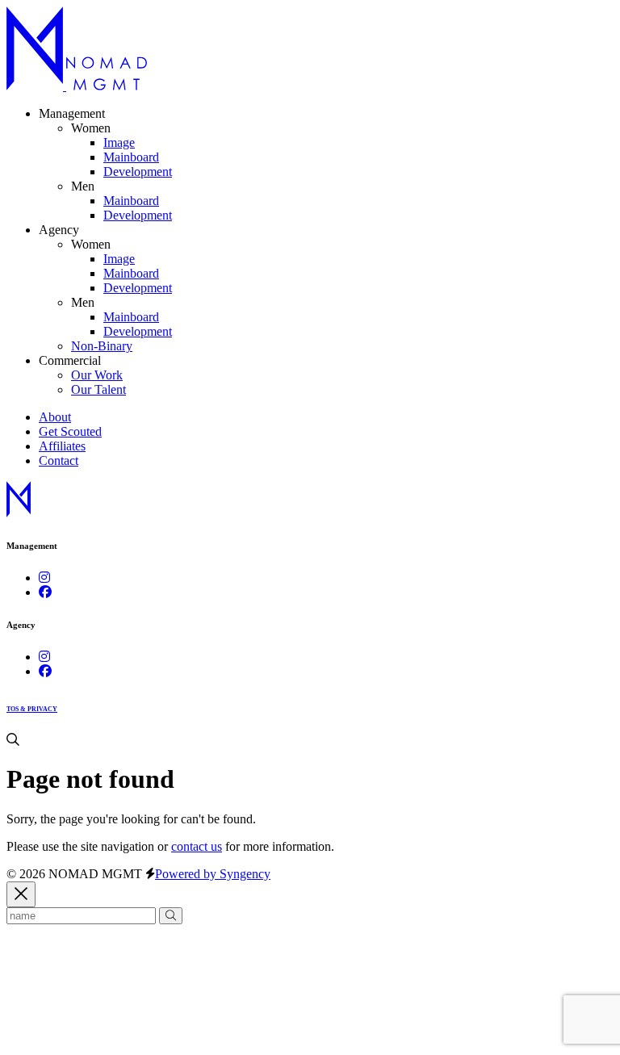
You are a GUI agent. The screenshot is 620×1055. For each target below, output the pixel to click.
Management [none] (72, 113)
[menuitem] (119, 142)
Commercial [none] (70, 360)
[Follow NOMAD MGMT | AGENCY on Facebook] (45, 671)
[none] (91, 128)
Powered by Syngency (212, 874)
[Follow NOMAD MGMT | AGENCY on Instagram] (44, 657)
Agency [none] (59, 230)
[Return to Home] (76, 86)
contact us (196, 846)
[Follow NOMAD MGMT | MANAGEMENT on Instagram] (44, 577)
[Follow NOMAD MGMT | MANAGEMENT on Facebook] (45, 592)
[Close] (21, 894)
